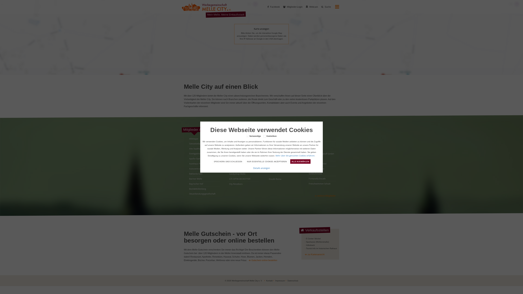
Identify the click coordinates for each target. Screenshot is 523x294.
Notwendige (255, 136)
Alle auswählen (300, 161)
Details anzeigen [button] (261, 167)
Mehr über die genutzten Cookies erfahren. (295, 155)
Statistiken (271, 136)
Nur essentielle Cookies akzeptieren (267, 161)
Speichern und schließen (228, 161)
